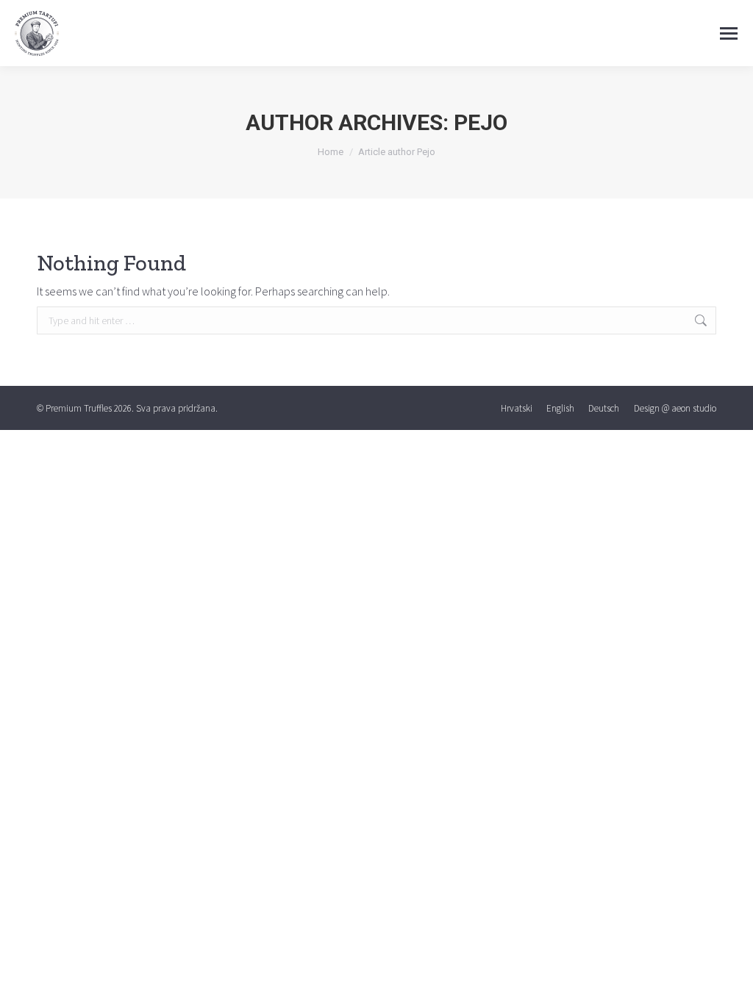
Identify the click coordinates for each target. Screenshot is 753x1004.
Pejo (480, 122)
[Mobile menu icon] (728, 33)
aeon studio (693, 408)
